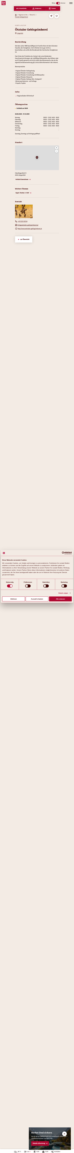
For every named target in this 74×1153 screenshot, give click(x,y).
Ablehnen (13, 599)
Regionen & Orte (23, 15)
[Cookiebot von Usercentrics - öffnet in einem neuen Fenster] (63, 553)
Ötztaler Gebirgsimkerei (21, 17)
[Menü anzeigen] (71, 3)
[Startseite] (16, 15)
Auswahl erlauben (37, 599)
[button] (37, 158)
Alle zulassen (60, 599)
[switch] (28, 586)
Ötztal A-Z (32, 15)
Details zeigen (63, 593)
